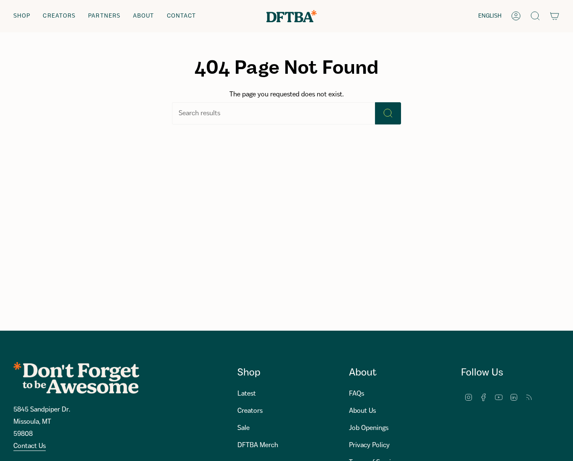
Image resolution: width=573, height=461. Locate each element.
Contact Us (29, 446)
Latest (246, 393)
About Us (362, 411)
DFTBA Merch (257, 445)
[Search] (388, 113)
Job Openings (368, 428)
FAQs (356, 393)
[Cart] (554, 16)
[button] (21, 16)
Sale (243, 428)
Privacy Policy (369, 445)
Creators (250, 411)
